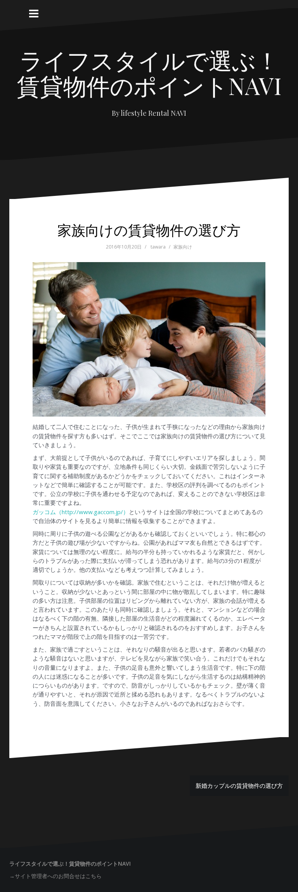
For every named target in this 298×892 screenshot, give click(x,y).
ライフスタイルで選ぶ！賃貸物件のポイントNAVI (149, 72)
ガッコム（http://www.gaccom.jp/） (81, 512)
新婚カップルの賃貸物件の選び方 (239, 785)
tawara (158, 247)
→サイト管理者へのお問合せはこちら (55, 876)
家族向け (182, 247)
